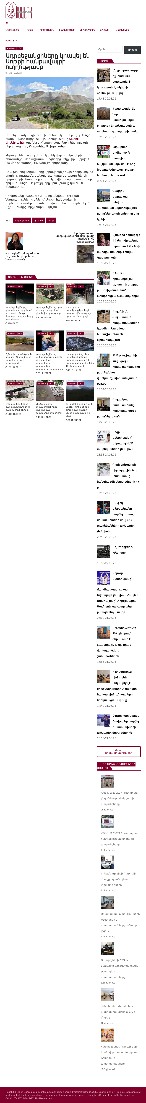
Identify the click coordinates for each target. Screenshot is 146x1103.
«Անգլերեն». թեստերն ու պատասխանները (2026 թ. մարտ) (118, 1012)
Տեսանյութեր (67, 30)
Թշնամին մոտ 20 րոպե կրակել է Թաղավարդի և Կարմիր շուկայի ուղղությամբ (20, 358)
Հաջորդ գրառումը (85, 242)
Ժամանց (10, 41)
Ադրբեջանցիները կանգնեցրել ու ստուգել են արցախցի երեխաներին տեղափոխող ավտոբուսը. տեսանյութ (49, 361)
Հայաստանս (122, 30)
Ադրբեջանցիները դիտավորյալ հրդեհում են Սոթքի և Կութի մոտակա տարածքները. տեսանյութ (19, 313)
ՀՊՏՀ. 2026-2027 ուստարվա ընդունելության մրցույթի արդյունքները (119, 798)
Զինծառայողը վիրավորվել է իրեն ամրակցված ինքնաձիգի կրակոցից (49, 408)
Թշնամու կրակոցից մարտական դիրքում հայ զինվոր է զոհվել (18, 407)
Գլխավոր (11, 48)
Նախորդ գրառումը (15, 259)
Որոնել (132, 49)
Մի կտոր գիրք (87, 30)
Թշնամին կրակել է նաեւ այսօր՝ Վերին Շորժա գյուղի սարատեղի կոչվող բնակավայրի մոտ (79, 410)
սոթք (51, 220)
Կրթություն (12, 30)
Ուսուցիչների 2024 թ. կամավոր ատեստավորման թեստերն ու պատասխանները (119, 969)
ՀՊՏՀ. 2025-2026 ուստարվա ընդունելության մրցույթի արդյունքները (119, 839)
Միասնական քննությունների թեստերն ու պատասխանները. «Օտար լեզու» (120, 922)
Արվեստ (104, 30)
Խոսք (30, 30)
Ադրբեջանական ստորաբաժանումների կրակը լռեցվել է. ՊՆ (75, 236)
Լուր (20, 48)
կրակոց (39, 220)
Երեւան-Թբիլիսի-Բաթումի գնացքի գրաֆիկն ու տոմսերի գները (118, 879)
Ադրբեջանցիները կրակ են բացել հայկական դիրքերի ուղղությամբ (49, 310)
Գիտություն (47, 30)
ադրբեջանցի (22, 220)
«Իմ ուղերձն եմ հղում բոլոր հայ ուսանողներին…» (23, 255)
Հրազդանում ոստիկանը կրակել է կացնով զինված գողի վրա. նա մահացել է (78, 311)
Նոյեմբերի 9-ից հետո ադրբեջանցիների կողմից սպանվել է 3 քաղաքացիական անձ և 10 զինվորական (80, 360)
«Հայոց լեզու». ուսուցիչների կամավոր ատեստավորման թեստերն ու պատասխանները (119, 1055)
